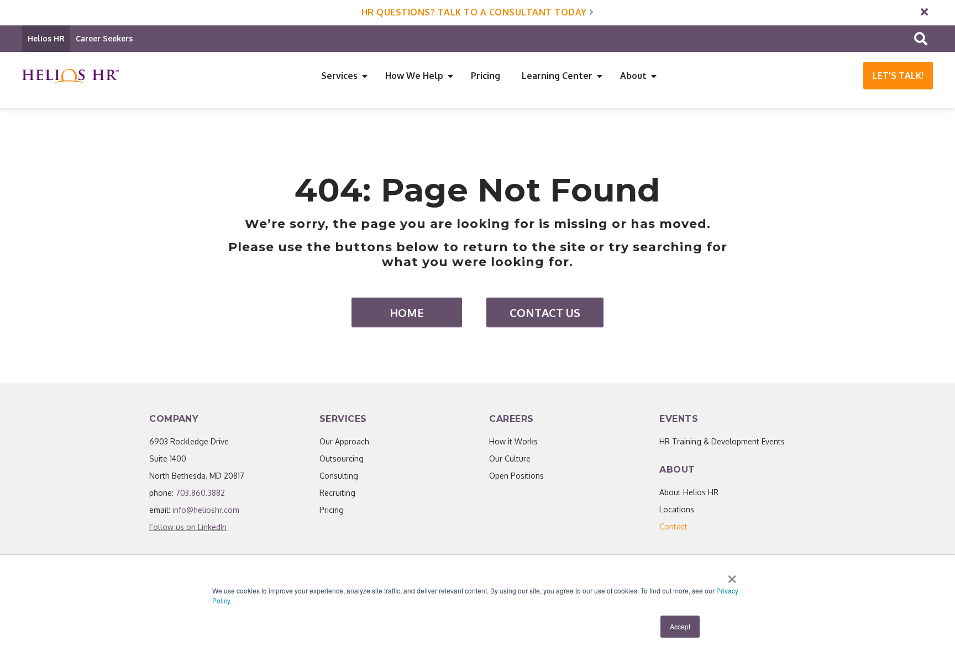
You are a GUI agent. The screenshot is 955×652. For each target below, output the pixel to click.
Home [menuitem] (407, 312)
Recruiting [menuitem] (337, 492)
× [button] (732, 575)
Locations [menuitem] (676, 509)
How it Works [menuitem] (513, 441)
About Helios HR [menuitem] (688, 492)
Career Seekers (104, 38)
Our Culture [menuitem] (510, 458)
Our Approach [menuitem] (344, 441)
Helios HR (46, 38)
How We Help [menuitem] (414, 75)
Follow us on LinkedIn (188, 527)
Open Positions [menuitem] (516, 475)
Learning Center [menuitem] (557, 75)
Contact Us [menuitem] (545, 312)
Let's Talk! (898, 75)
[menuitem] (673, 526)
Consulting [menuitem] (338, 475)
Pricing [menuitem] (485, 75)
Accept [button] (680, 626)
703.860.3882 (200, 492)
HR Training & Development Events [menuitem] (722, 441)
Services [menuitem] (339, 75)
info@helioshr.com (205, 510)
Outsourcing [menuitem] (341, 458)
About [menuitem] (633, 75)
